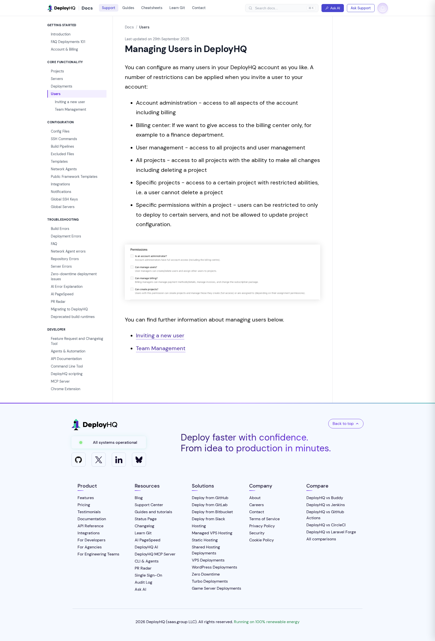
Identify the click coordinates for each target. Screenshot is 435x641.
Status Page (146, 519)
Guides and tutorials (153, 511)
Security (257, 533)
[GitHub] (78, 460)
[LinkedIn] (119, 460)
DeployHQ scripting (67, 374)
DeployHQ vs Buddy (324, 497)
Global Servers (63, 207)
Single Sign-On (148, 575)
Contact (199, 8)
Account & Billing (64, 49)
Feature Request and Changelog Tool (77, 341)
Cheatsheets (151, 8)
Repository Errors (65, 259)
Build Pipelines (62, 146)
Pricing (84, 504)
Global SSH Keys (64, 199)
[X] (99, 460)
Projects (57, 71)
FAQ (54, 244)
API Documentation (66, 358)
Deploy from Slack (208, 519)
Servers (57, 78)
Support (108, 8)
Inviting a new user (70, 102)
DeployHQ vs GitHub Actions (325, 514)
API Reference (90, 526)
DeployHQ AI (146, 547)
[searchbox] (280, 8)
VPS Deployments (208, 560)
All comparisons (321, 539)
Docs (129, 27)
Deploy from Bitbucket (212, 511)
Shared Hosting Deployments (206, 550)
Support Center (149, 504)
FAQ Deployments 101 (68, 41)
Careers (256, 504)
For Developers (91, 540)
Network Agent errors (68, 251)
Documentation (92, 519)
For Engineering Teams (98, 554)
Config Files (60, 131)
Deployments (61, 86)
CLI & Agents (147, 561)
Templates (59, 161)
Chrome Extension (65, 389)
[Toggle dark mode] (383, 8)
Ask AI (335, 8)
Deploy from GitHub (210, 497)
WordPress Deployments (214, 567)
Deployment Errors (66, 236)
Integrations (60, 184)
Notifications (61, 191)
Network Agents (64, 169)
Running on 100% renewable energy (267, 621)
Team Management (70, 109)
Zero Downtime (206, 574)
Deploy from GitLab (210, 504)
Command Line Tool (67, 366)
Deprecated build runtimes (73, 316)
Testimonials (89, 511)
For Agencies (90, 547)
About (255, 497)
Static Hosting (205, 540)
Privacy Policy (262, 526)
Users (55, 94)
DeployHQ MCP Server (155, 554)
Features (86, 497)
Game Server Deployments (216, 588)
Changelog (144, 526)
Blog (139, 497)
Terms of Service (264, 519)
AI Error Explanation (67, 286)
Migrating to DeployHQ (69, 309)
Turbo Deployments (210, 581)
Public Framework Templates (74, 176)
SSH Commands (64, 139)
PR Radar (58, 301)
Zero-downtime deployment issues (74, 276)
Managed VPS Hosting (212, 533)
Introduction (60, 34)
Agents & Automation (68, 351)
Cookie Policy (261, 540)
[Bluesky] (139, 460)
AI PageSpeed (62, 294)
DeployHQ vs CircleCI (326, 525)
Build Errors (60, 228)
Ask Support (361, 8)
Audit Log (143, 582)
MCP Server (60, 381)
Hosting (199, 526)
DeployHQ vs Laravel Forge (331, 532)
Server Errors (61, 266)
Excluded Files (62, 154)
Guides (128, 8)
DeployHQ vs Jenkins (325, 504)
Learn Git (177, 8)
